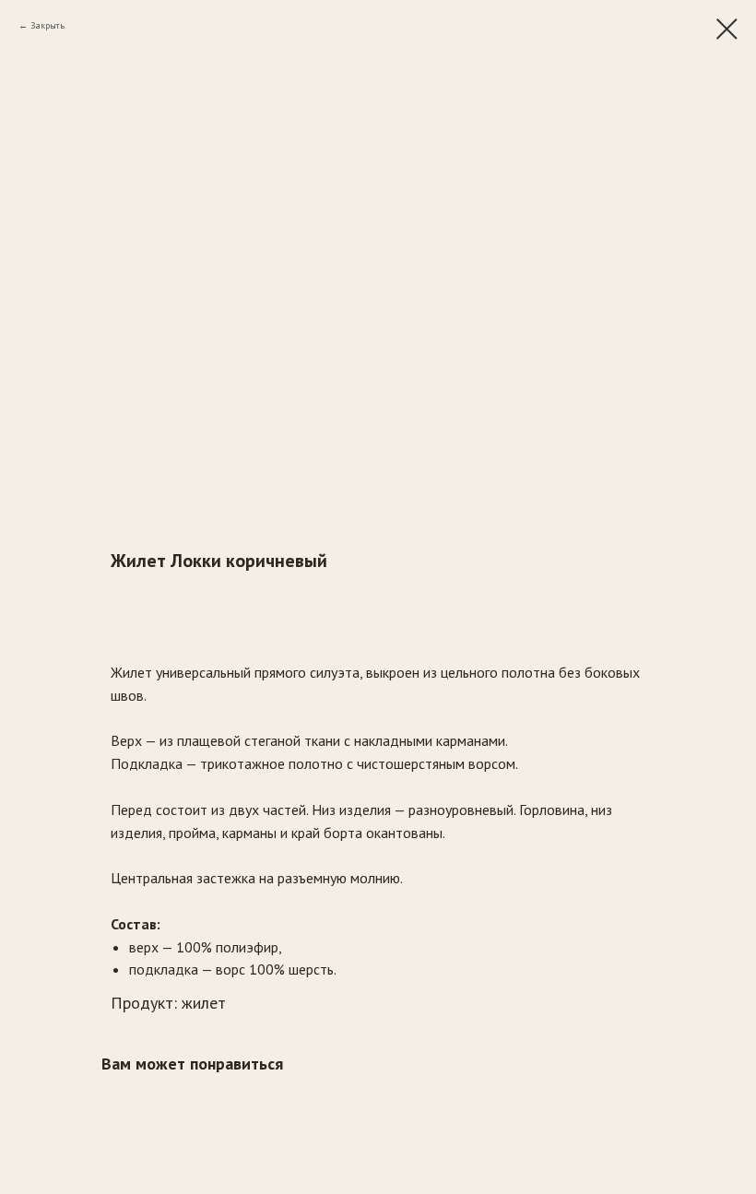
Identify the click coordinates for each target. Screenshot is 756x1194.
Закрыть (47, 25)
